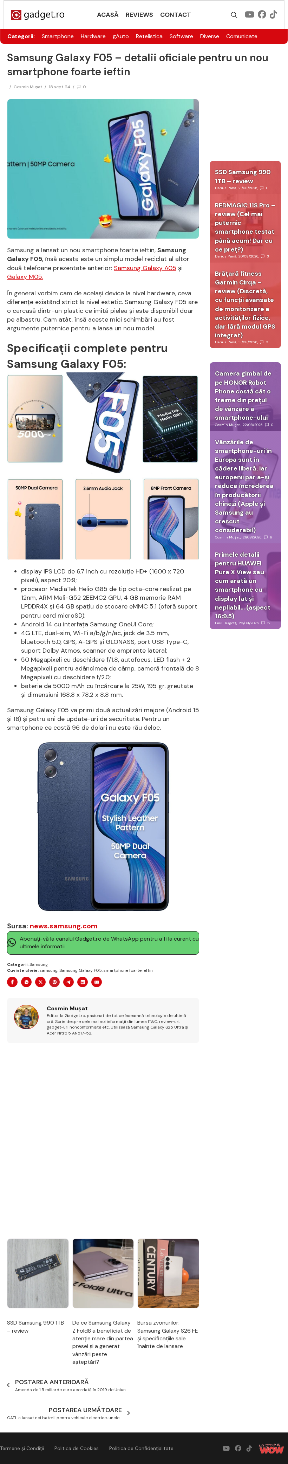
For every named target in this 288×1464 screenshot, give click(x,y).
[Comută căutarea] (234, 15)
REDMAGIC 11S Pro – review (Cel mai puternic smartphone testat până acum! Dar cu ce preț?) (245, 227)
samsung (49, 970)
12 (268, 623)
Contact (175, 15)
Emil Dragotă (225, 623)
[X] (40, 982)
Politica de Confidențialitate (141, 1448)
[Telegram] (68, 982)
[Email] (96, 982)
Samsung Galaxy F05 (80, 970)
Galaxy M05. (25, 277)
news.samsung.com (64, 925)
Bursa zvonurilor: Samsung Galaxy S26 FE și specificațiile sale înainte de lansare (167, 1334)
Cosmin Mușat (28, 87)
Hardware (93, 36)
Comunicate (241, 36)
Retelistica (149, 36)
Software (181, 36)
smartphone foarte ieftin (128, 970)
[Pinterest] (54, 982)
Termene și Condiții (22, 1448)
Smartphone (58, 36)
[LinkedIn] (82, 982)
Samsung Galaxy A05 (145, 268)
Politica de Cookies (76, 1448)
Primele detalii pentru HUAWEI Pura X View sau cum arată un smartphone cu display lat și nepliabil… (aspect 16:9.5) (242, 585)
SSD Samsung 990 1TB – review (243, 176)
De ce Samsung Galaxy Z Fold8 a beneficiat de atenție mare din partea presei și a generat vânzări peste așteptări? (102, 1342)
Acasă (108, 15)
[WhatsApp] (26, 982)
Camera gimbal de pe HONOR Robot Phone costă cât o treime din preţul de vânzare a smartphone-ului (243, 395)
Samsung (39, 964)
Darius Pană (225, 188)
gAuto (121, 36)
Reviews (139, 15)
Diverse (209, 36)
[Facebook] (12, 982)
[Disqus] (103, 1141)
